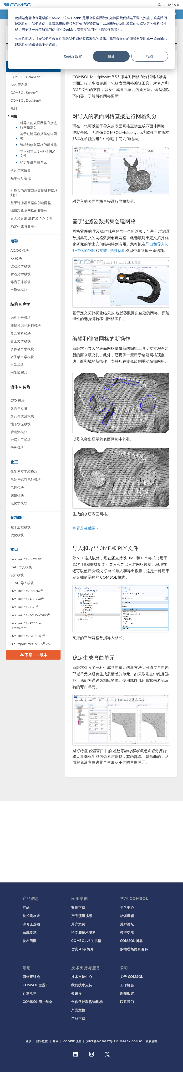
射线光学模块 (20, 274)
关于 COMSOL (131, 976)
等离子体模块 (20, 282)
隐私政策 (42, 1041)
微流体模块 (18, 408)
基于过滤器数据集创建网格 (38, 136)
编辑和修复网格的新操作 (38, 145)
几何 (13, 108)
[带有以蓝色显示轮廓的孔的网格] (121, 403)
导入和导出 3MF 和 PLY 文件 (37, 153)
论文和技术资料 (83, 932)
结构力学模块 (20, 318)
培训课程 (127, 915)
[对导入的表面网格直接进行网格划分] (121, 171)
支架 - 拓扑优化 (112, 250)
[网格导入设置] (121, 608)
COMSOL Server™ (24, 92)
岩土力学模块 (20, 341)
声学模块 (17, 365)
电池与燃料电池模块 (25, 479)
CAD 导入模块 (21, 567)
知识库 (76, 993)
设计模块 (17, 575)
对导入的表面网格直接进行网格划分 (38, 125)
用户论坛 (127, 924)
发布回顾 (30, 940)
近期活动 (30, 993)
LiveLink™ (26, 559)
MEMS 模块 (19, 373)
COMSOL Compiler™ (26, 77)
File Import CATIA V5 (30, 644)
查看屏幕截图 (84, 528)
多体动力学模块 (22, 349)
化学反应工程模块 (23, 472)
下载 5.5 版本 (35, 654)
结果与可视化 (20, 178)
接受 (111, 56)
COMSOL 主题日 (36, 984)
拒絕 (149, 56)
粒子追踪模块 (20, 527)
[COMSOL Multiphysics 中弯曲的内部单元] (121, 719)
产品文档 (78, 1009)
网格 (13, 116)
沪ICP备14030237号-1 (100, 1041)
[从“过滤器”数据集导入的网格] (121, 282)
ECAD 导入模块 (22, 583)
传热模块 (17, 448)
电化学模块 (18, 503)
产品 (26, 907)
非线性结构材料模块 (25, 325)
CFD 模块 (17, 400)
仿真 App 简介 (82, 949)
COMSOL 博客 (131, 940)
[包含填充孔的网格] (121, 478)
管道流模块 (18, 432)
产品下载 (78, 1018)
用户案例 (78, 924)
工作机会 (127, 984)
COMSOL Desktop (25, 100)
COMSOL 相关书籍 (86, 940)
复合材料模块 (20, 333)
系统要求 (30, 932)
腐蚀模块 (17, 495)
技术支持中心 (81, 976)
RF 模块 (16, 258)
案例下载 (78, 907)
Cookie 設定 (73, 56)
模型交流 (127, 932)
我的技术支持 (81, 984)
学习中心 (127, 907)
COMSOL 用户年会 (38, 1001)
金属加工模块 (20, 440)
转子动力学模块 (22, 357)
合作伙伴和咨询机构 (87, 1001)
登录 (28, 1041)
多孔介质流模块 (22, 416)
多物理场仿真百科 (134, 949)
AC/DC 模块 (19, 250)
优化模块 (17, 535)
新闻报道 (127, 993)
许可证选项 (31, 924)
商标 (55, 1041)
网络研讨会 (31, 976)
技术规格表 (31, 915)
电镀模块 (17, 487)
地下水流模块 (20, 424)
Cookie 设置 (72, 1041)
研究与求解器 (20, 170)
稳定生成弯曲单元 (33, 162)
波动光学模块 (20, 266)
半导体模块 (18, 290)
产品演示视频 (81, 915)
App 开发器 (19, 85)
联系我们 (127, 1001)
